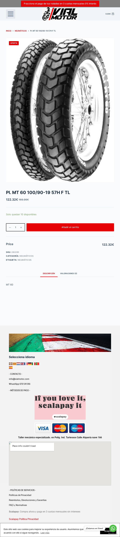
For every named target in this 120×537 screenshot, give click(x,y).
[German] (30, 363)
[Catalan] (15, 363)
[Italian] (34, 363)
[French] (26, 363)
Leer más (45, 532)
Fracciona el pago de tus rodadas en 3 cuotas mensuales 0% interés (60, 3)
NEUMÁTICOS (27, 256)
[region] (60, 530)
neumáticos (25, 260)
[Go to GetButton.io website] (113, 534)
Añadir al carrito (70, 227)
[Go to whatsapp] (113, 528)
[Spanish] (11, 367)
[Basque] (11, 363)
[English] (22, 363)
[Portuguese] (37, 363)
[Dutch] (18, 363)
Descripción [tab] (49, 273)
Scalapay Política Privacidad (23, 519)
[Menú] (10, 14)
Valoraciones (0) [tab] (68, 273)
